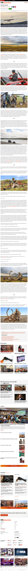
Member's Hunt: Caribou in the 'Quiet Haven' (8, 337)
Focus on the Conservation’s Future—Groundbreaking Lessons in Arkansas (13, 425)
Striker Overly (7, 110)
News (1, 430)
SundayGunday (16, 496)
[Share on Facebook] (12, 6)
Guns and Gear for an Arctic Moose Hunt (7, 340)
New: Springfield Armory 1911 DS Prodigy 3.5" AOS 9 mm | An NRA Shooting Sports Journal (6, 484)
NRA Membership (17, 532)
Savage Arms (2, 55)
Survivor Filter (5, 298)
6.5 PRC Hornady (8, 160)
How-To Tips (16, 499)
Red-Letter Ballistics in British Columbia (7, 338)
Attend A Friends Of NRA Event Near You (21, 566)
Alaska (11, 332)
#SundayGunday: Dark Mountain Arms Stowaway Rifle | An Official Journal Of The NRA (21, 492)
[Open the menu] (26, 2)
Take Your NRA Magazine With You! (6, 556)
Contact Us (5, 569)
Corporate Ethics (9, 569)
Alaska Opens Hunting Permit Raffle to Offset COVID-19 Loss (10, 339)
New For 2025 (3, 474)
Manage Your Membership (17, 535)
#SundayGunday (17, 474)
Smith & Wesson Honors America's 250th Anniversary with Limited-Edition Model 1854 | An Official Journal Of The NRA (7, 490)
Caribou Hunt (8, 332)
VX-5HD (4, 256)
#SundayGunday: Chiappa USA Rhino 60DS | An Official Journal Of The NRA (21, 484)
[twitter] (14, 6)
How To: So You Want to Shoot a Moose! (6, 432)
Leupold (23, 54)
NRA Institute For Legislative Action (4, 532)
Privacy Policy (2, 569)
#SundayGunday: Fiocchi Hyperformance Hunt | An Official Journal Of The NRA (20, 490)
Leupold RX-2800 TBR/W (12, 206)
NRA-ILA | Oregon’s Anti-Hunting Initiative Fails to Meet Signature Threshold (6, 397)
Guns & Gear (2, 499)
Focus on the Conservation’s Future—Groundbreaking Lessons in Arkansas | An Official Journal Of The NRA (6, 392)
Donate (9, 0)
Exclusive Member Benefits (18, 533)
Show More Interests (17, 507)
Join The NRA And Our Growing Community (19, 557)
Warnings (13, 569)
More (5, 406)
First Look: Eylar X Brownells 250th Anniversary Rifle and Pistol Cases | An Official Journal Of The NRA (7, 494)
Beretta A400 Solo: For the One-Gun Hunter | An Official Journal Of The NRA (21, 392)
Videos (15, 529)
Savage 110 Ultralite (18, 160)
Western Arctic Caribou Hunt (15, 332)
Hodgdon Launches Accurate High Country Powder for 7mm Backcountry (9, 458)
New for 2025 (2, 496)
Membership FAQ (16, 534)
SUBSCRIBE (4, 515)
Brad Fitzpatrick (6, 333)
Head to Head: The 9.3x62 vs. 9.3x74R (6, 445)
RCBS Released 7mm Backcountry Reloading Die (7, 451)
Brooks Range (6, 30)
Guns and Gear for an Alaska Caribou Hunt (8, 336)
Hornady (20, 54)
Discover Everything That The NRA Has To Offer (7, 566)
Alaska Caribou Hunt (4, 332)
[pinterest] (15, 6)
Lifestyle (3, 430)
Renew (7, 0)
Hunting (3, 333)
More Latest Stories (17, 465)
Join (5, 0)
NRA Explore (2, 533)
